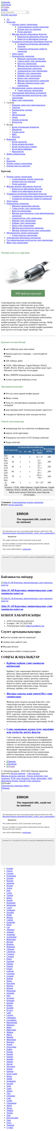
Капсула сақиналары (27, 63)
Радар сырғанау (24, 32)
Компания (11, 139)
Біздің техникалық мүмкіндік (25, 127)
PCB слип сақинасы (20, 778)
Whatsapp (5, 788)
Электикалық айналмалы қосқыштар (29, 93)
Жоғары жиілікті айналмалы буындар (29, 34)
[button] (28, 293)
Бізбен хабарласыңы (16, 154)
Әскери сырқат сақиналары (25, 24)
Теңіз (14, 112)
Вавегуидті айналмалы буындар (32, 39)
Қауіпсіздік (17, 122)
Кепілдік (16, 137)
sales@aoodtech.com (35, 626)
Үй (8, 19)
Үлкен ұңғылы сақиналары (30, 90)
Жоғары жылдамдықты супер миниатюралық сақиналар (31, 67)
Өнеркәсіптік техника (22, 110)
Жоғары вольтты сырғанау (13, 776)
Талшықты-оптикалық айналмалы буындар (32, 41)
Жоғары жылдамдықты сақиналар (33, 80)
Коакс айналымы (38, 778)
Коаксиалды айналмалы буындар (32, 36)
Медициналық (18, 115)
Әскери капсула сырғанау (29, 29)
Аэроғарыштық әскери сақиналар (33, 27)
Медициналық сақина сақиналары (28, 88)
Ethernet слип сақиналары (29, 73)
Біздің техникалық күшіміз (24, 146)
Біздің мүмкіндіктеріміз (23, 144)
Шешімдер (17, 129)
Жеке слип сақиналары (22, 100)
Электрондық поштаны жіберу (15, 786)
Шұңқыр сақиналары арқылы (31, 58)
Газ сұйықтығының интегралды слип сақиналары (30, 240)
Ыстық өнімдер (18, 773)
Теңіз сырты (17, 54)
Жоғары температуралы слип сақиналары (31, 230)
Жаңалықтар (18, 151)
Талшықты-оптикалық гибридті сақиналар (32, 198)
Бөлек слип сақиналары (28, 78)
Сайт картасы (33, 773)
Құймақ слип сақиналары (29, 76)
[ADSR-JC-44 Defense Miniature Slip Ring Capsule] (28, 601)
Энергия (16, 107)
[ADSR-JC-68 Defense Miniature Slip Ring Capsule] (28, 585)
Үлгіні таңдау (18, 132)
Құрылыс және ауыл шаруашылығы (28, 105)
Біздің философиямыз (22, 149)
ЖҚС (14, 134)
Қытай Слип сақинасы (29, 781)
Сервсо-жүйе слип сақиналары (31, 61)
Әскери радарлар (20, 120)
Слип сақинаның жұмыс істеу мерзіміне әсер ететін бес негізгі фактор (30, 731)
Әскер (15, 117)
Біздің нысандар (19, 142)
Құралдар (11, 22)
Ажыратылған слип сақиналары (32, 71)
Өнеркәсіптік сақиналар (23, 56)
